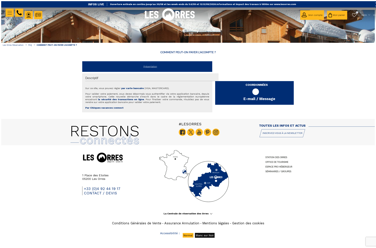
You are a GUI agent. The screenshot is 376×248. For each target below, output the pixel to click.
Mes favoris (357, 12)
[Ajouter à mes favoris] (188, 57)
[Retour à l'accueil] (170, 20)
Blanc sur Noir (205, 235)
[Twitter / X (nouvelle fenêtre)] (190, 132)
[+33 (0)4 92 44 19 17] (19, 13)
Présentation (150, 66)
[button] (337, 15)
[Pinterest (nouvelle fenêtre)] (207, 132)
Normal (188, 235)
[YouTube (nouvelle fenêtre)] (199, 132)
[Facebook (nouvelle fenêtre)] (182, 132)
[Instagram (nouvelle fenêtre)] (216, 132)
